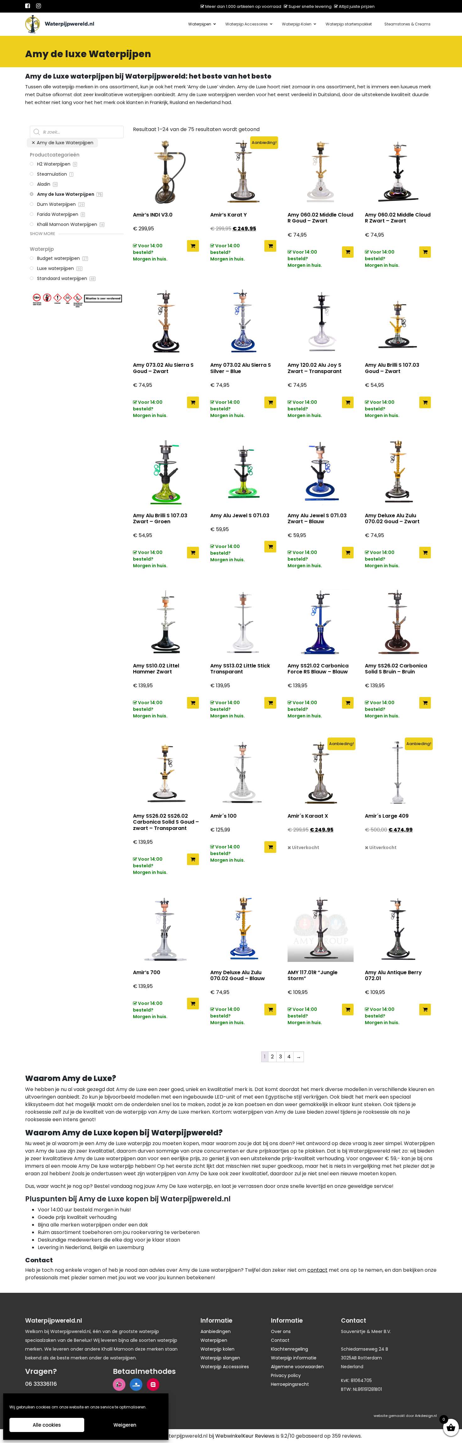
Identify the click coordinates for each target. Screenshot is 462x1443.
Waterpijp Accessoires (225, 1366)
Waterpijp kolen (217, 1349)
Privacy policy (286, 1375)
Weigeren (124, 1425)
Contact (280, 1340)
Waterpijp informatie (293, 1358)
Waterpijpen (214, 1340)
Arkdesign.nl (426, 1415)
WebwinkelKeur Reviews (245, 1436)
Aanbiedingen (216, 1331)
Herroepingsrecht (290, 1384)
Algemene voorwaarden (297, 1366)
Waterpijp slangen (220, 1358)
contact (317, 1270)
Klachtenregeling (289, 1349)
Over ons (281, 1331)
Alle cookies (47, 1425)
